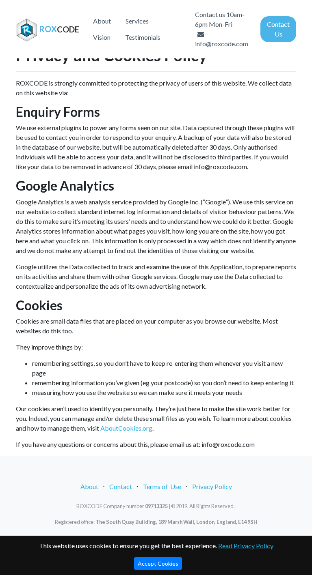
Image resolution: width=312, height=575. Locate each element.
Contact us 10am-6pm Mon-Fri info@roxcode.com (221, 29)
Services (137, 21)
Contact (120, 486)
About (102, 21)
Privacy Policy (212, 486)
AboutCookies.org (126, 428)
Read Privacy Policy (245, 545)
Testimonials (142, 37)
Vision (101, 37)
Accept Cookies (158, 563)
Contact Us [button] (278, 29)
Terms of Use (162, 486)
